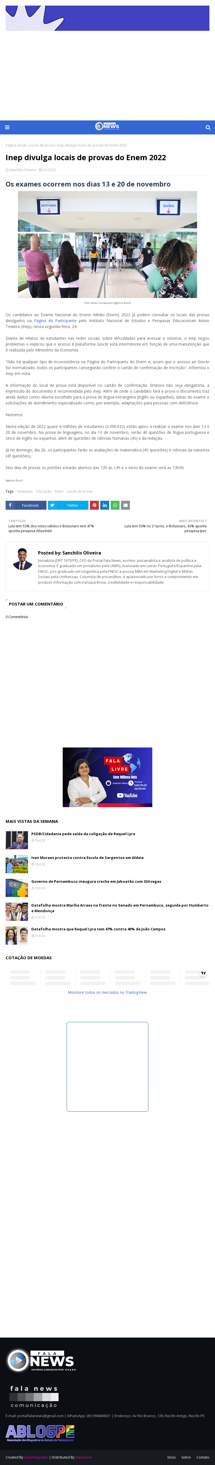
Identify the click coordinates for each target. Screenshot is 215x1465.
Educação (44, 491)
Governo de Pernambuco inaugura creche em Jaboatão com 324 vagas (96, 881)
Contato (203, 1457)
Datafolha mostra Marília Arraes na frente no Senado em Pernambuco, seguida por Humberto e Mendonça (120, 908)
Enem (59, 491)
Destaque (25, 491)
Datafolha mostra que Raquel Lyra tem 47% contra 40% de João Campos (98, 928)
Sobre (186, 1457)
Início (171, 1457)
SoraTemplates (36, 1457)
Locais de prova (41, 145)
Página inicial (16, 145)
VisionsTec (83, 1457)
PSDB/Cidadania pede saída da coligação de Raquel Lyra (83, 833)
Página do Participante (55, 320)
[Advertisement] (107, 78)
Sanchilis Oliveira (23, 169)
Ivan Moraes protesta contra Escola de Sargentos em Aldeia (87, 857)
